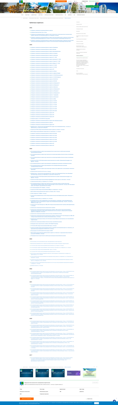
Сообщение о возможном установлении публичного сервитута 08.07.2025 (44, 110)
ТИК (60, 391)
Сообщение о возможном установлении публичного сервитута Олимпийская (44, 47)
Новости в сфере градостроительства (82, 26)
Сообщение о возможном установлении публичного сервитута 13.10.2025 (44, 67)
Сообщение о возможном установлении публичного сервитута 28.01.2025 (44, 137)
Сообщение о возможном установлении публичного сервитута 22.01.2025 (44, 141)
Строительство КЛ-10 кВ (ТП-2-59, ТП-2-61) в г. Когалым (41, 171)
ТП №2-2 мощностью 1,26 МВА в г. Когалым (38, 193)
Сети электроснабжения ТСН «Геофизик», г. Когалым (40, 187)
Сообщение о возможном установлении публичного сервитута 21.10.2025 (44, 65)
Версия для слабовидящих (26, 398)
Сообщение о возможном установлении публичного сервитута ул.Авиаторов (44, 55)
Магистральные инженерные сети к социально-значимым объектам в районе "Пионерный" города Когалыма (50, 243)
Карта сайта (96, 382)
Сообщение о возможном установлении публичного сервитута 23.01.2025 (44, 139)
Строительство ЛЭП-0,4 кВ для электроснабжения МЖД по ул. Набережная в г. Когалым (46, 189)
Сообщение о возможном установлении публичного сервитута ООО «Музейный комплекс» (47, 120)
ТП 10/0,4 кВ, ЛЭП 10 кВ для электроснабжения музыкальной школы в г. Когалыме (45, 251)
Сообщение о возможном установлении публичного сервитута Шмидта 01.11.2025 (45, 63)
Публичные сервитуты (79, 55)
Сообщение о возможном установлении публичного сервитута (42, 30)
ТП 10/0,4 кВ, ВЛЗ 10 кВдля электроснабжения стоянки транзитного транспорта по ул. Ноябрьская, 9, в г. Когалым (51, 247)
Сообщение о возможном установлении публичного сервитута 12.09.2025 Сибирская (46, 77)
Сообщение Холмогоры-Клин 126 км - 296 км (39, 32)
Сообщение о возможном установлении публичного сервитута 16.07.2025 (44, 106)
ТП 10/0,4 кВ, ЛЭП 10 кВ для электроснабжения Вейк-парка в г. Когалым (43, 225)
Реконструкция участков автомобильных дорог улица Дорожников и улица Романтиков (46, 241)
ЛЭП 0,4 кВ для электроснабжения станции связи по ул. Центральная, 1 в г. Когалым (46, 131)
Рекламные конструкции (80, 68)
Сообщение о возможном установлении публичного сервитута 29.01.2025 (44, 135)
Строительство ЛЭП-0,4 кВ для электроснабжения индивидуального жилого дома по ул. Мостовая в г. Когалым (50, 179)
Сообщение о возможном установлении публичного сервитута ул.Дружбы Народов (45, 73)
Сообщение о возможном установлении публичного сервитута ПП (42, 69)
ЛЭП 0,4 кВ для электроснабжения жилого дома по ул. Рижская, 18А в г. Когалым (45, 191)
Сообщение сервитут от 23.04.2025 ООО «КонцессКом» (40, 118)
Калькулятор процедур (79, 43)
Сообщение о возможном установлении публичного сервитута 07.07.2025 (44, 108)
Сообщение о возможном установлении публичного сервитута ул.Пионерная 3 (44, 90)
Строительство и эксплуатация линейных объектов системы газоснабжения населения (46, 213)
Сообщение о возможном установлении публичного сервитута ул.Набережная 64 (45, 92)
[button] (114, 401)
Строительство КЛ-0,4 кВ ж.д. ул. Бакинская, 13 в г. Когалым (41, 198)
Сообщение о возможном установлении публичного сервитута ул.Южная (44, 71)
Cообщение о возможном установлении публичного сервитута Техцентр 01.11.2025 (45, 61)
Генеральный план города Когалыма (82, 57)
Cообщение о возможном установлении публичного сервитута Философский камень (46, 51)
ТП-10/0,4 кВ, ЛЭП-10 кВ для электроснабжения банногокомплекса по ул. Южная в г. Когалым (47, 245)
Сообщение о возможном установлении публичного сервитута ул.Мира (43, 98)
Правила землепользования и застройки (80, 49)
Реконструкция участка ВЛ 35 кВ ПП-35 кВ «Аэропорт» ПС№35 (42, 230)
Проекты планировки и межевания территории (81, 53)
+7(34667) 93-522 (85, 1)
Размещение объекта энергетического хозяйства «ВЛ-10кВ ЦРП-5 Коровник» (44, 223)
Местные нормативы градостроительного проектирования (82, 73)
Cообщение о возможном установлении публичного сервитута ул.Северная (44, 53)
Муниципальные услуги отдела (81, 33)
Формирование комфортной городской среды (82, 36)
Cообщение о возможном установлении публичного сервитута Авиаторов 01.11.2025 (46, 59)
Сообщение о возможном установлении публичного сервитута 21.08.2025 (44, 100)
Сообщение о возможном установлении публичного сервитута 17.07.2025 (44, 104)
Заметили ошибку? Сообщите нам (93, 1)
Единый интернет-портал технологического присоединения (81, 46)
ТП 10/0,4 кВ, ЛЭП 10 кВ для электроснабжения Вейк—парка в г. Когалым (43, 249)
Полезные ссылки (79, 24)
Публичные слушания (79, 41)
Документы (78, 31)
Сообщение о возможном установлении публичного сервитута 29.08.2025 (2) (44, 79)
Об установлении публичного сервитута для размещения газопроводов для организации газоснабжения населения (51, 163)
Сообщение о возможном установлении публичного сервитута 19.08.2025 (44, 102)
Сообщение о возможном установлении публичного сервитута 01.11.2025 (44, 57)
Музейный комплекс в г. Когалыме (37, 265)
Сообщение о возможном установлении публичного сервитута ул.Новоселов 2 (44, 96)
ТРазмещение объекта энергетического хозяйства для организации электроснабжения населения (48, 235)
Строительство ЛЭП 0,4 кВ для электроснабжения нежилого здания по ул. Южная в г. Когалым (47, 129)
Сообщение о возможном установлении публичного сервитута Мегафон (43, 49)
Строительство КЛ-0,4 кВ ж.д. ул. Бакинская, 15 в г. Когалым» (42, 181)
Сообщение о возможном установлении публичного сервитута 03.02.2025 (44, 133)
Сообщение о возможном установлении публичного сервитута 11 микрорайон (44, 94)
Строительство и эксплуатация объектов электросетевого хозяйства (43, 207)
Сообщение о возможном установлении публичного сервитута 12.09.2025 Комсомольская (47, 75)
